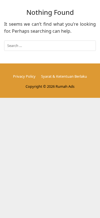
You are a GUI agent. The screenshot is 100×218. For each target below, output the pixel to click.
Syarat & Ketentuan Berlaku (64, 76)
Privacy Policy (24, 76)
